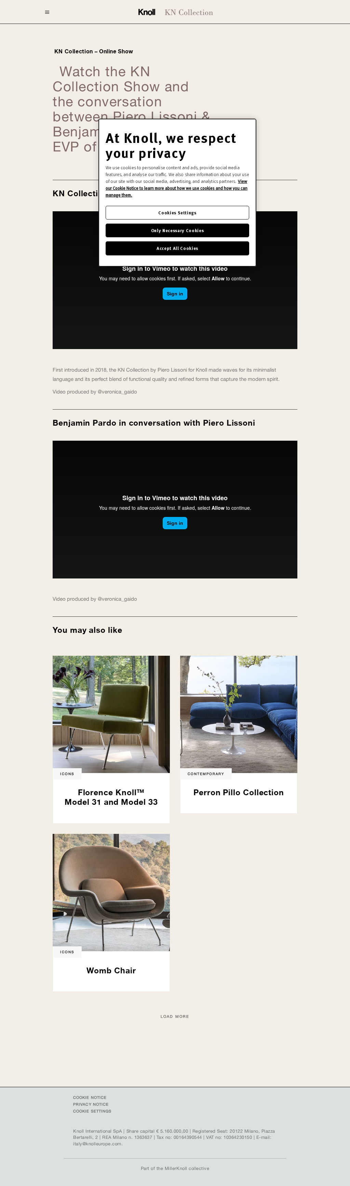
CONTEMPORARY (206, 774)
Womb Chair (111, 970)
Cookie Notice (90, 1097)
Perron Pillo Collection (238, 792)
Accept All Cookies (177, 248)
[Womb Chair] (111, 892)
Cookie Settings (92, 1111)
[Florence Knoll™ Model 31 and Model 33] (111, 714)
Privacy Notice (91, 1104)
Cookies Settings (177, 212)
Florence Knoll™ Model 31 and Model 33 (111, 797)
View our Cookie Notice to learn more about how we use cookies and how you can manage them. (176, 188)
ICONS (67, 774)
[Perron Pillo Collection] (238, 714)
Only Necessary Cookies (177, 230)
